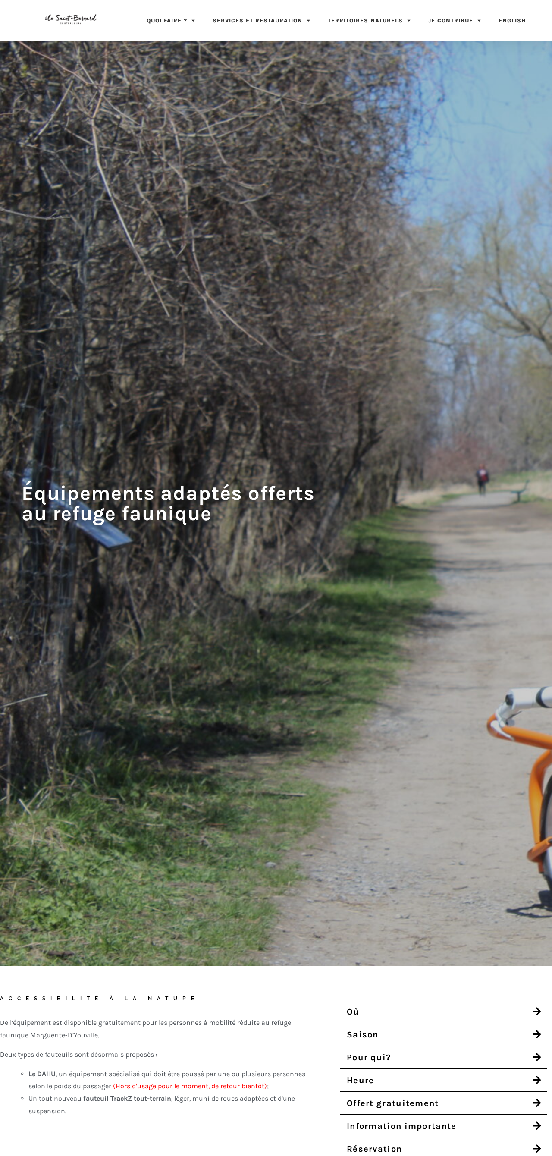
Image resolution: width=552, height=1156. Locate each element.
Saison (363, 1035)
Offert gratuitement (393, 1103)
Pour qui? (369, 1057)
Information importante (402, 1126)
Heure (360, 1080)
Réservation (374, 1149)
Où (353, 1012)
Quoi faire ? (167, 20)
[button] (443, 1011)
